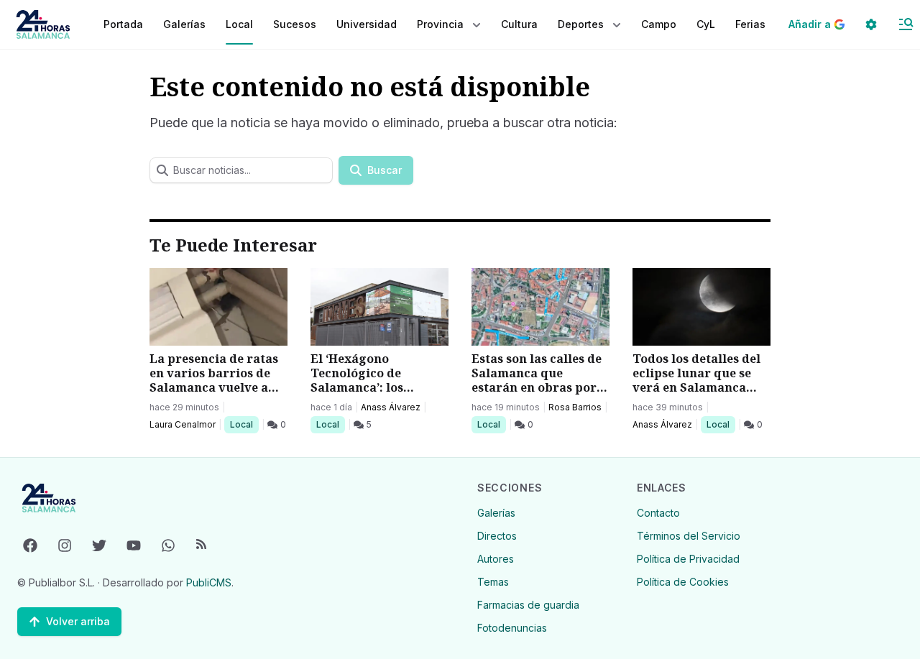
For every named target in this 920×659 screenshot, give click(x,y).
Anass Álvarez (390, 407)
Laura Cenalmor (183, 424)
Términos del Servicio (688, 536)
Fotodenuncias (512, 628)
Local (244, 424)
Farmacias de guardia (528, 605)
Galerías (184, 24)
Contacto (658, 513)
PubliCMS (208, 582)
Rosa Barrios (575, 407)
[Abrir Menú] (905, 24)
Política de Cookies (683, 582)
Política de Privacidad (688, 559)
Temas (493, 582)
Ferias (750, 24)
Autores (495, 559)
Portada (123, 24)
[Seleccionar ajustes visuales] (871, 24)
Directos (497, 536)
